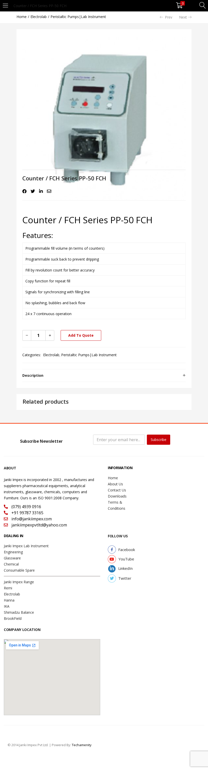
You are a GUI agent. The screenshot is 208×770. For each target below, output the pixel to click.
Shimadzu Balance (19, 612)
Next (183, 17)
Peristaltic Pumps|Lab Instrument (78, 16)
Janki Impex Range (19, 581)
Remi (8, 588)
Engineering (13, 552)
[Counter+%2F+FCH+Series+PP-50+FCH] (33, 191)
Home (21, 16)
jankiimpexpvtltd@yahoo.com (38, 525)
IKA (6, 606)
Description (32, 375)
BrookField (13, 618)
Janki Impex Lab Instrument (26, 545)
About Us (115, 484)
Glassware (12, 558)
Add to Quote (81, 335)
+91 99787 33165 (26, 513)
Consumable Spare (19, 570)
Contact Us (117, 490)
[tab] (104, 375)
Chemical (11, 564)
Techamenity (82, 745)
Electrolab (38, 16)
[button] (126, 550)
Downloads (117, 496)
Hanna (9, 600)
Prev (168, 17)
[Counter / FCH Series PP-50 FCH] (24, 191)
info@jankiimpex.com (31, 519)
